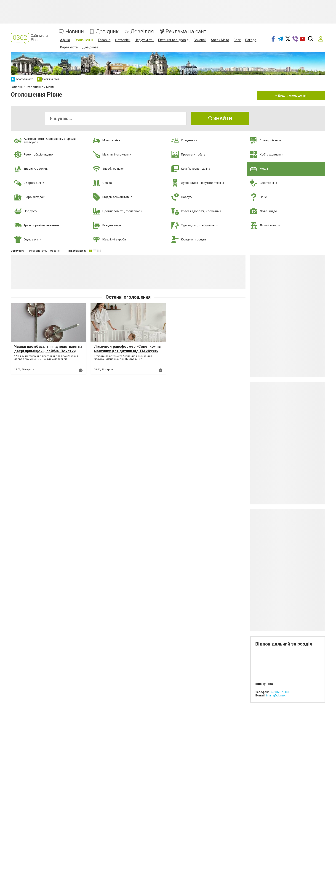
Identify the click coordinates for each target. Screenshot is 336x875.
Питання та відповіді (173, 40)
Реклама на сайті (187, 32)
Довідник (107, 32)
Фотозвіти (122, 40)
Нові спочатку (38, 250)
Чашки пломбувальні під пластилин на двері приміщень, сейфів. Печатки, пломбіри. (48, 350)
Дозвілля (142, 32)
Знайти (222, 118)
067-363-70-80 (279, 692)
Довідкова (90, 47)
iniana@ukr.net (275, 695)
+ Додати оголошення (291, 95)
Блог (237, 40)
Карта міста (69, 47)
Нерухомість (144, 40)
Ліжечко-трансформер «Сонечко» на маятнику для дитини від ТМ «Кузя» (127, 348)
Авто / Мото (220, 40)
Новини (74, 32)
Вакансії (200, 40)
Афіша (65, 40)
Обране (55, 250)
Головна (104, 40)
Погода (250, 40)
